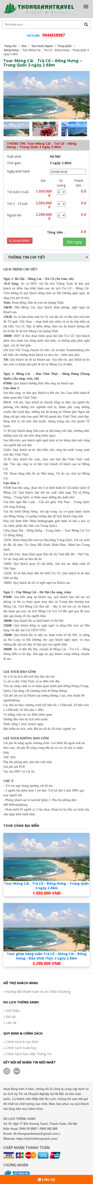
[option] (17, 129)
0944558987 (53, 35)
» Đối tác (9, 1016)
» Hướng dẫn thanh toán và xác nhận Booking (36, 991)
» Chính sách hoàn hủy (19, 1048)
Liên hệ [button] (48, 1179)
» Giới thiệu (11, 1010)
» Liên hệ (9, 1023)
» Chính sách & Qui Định (21, 1042)
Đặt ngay (74, 241)
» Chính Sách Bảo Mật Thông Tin (27, 1054)
